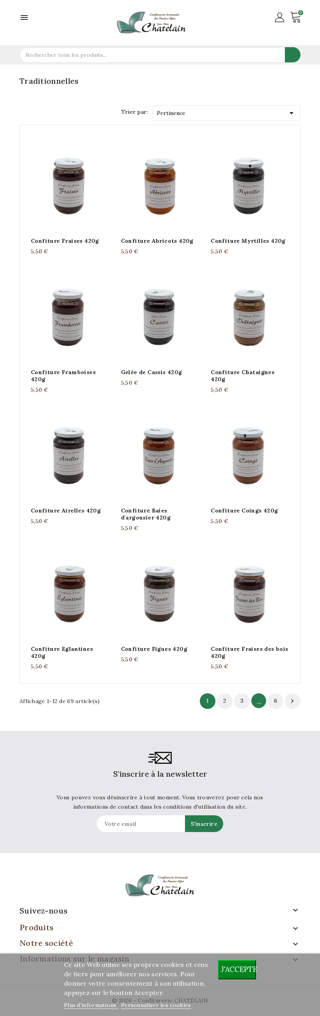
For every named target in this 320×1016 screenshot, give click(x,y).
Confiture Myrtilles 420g (248, 240)
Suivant (292, 701)
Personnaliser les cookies (156, 1005)
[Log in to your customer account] (279, 16)
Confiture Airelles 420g (66, 510)
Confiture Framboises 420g (63, 376)
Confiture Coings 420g (244, 510)
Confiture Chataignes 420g (242, 376)
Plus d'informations (91, 1005)
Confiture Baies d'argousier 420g (146, 514)
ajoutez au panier (62, 183)
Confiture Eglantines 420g (62, 652)
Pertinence (227, 113)
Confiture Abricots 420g (157, 240)
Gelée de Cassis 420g (151, 372)
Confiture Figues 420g (154, 648)
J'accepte (238, 969)
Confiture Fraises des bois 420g (249, 652)
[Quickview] (77, 183)
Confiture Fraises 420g (65, 240)
